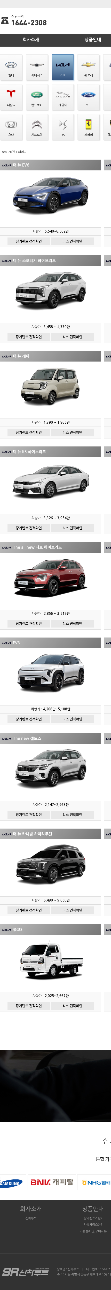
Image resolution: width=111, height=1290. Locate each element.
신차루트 (31, 1218)
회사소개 (31, 40)
